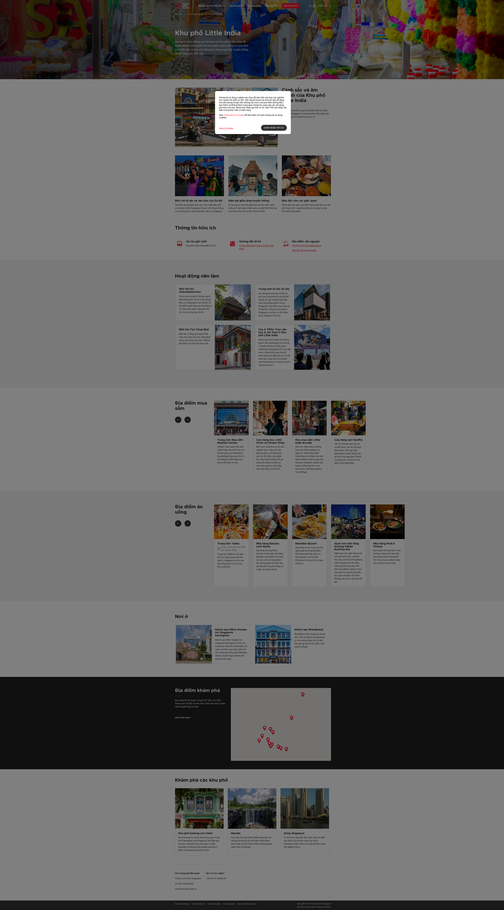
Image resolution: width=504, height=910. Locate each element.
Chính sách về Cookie (234, 115)
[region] (253, 112)
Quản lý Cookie (226, 128)
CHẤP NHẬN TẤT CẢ (274, 128)
